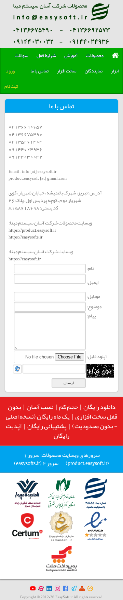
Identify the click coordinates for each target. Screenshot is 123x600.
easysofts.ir (28, 463)
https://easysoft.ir (25, 258)
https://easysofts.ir (25, 237)
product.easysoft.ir (87, 463)
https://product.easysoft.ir (32, 230)
